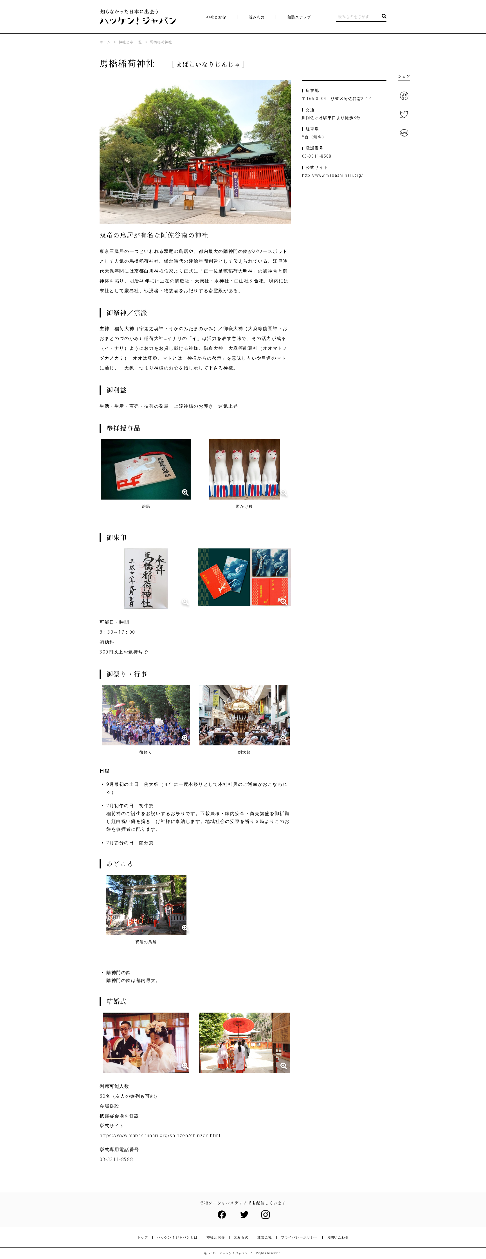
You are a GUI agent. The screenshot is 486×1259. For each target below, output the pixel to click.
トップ (142, 1237)
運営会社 (264, 1237)
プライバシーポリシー (299, 1237)
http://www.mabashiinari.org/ (332, 175)
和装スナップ (299, 17)
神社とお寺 (216, 17)
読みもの (241, 1237)
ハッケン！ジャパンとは (177, 1237)
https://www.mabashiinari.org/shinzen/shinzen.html (160, 1135)
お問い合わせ (338, 1237)
